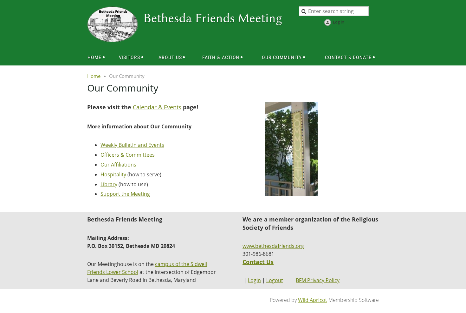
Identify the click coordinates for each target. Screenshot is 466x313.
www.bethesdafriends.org (273, 245)
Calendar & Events (157, 107)
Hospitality (113, 174)
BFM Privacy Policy (318, 280)
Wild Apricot (312, 299)
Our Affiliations (118, 164)
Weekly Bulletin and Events (132, 144)
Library (108, 184)
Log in (338, 22)
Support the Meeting (125, 193)
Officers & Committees (127, 154)
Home (93, 76)
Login (254, 280)
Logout (274, 280)
